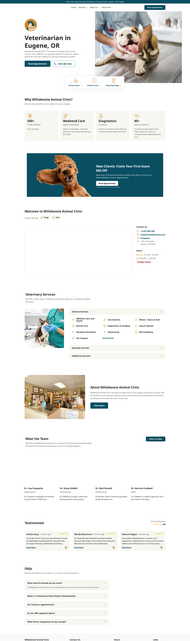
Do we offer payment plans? (41, 613)
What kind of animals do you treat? (44, 583)
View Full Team (155, 439)
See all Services (108, 338)
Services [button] (82, 7)
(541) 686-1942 (65, 63)
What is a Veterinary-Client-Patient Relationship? (51, 596)
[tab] (44, 346)
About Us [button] (94, 7)
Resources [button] (106, 7)
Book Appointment (155, 7)
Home (73, 7)
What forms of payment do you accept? (46, 621)
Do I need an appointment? (40, 604)
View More (99, 405)
